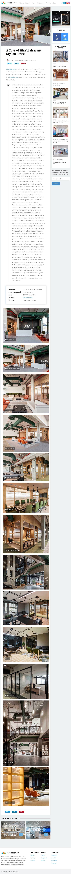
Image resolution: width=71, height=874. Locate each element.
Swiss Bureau (13, 77)
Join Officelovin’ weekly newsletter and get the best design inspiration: (60, 172)
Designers (44, 858)
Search (34, 3)
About (54, 3)
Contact (33, 860)
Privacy (33, 858)
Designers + (41, 3)
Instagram (54, 860)
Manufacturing (23, 60)
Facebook (54, 855)
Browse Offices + (25, 3)
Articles (48, 3)
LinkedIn (53, 858)
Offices (43, 855)
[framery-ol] (61, 18)
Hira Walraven (11, 69)
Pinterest (53, 863)
